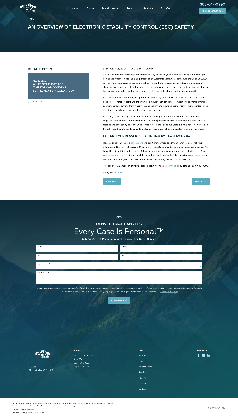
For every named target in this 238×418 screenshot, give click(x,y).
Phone (39, 255)
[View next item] (40, 102)
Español (142, 383)
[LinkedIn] (208, 355)
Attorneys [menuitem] (73, 8)
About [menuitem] (90, 8)
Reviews (142, 377)
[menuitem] (15, 412)
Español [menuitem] (166, 8)
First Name (40, 247)
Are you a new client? (43, 264)
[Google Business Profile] (203, 355)
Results (142, 372)
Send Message (119, 300)
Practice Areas (145, 366)
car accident (137, 142)
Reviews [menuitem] (148, 8)
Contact (142, 389)
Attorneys (143, 355)
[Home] (29, 8)
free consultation (212, 11)
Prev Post (112, 181)
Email (122, 255)
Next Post (201, 181)
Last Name (124, 247)
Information (120, 172)
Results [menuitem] (131, 8)
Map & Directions (81, 366)
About (141, 361)
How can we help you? (43, 272)
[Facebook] (198, 355)
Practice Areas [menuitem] (110, 8)
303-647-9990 (212, 4)
